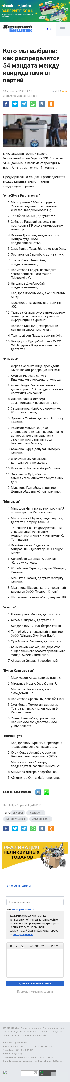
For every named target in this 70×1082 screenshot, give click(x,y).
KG (48, 29)
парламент (36, 812)
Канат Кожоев (27, 95)
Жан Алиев (10, 95)
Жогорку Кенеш (15, 818)
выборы (18, 812)
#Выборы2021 (41, 818)
